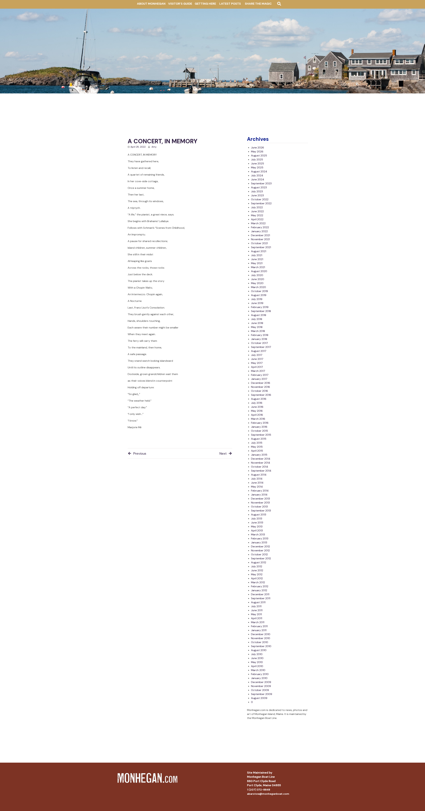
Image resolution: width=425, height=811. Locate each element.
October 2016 (259, 391)
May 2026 (257, 151)
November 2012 (260, 550)
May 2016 (257, 411)
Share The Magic (258, 4)
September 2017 (261, 347)
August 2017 (258, 351)
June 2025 (257, 163)
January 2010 (259, 678)
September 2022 (261, 203)
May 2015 (257, 446)
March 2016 (258, 419)
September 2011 (260, 598)
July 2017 (256, 355)
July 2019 (256, 299)
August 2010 (258, 650)
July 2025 (257, 159)
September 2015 (261, 435)
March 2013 (258, 534)
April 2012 (257, 578)
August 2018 (258, 315)
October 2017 (259, 343)
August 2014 (258, 474)
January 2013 (259, 542)
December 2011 (260, 594)
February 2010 (260, 674)
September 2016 (261, 395)
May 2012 (256, 574)
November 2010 (260, 638)
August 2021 (258, 251)
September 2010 (261, 646)
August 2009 (259, 698)
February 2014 (260, 490)
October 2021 (259, 243)
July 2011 (256, 606)
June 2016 (257, 407)
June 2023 (257, 195)
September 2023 (261, 183)
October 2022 (259, 199)
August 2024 (259, 171)
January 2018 (259, 339)
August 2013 (258, 514)
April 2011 (256, 618)
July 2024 (257, 175)
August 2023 (259, 187)
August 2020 (259, 271)
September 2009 (261, 694)
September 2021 (261, 247)
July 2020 (257, 275)
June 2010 (257, 658)
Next (223, 453)
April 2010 (257, 666)
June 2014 (257, 482)
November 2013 (260, 502)
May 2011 (256, 614)
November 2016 (260, 387)
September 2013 (261, 510)
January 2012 (259, 590)
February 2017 (259, 375)
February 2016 (259, 423)
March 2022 (258, 223)
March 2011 (257, 622)
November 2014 (260, 462)
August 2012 (258, 562)
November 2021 (260, 239)
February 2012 (259, 586)
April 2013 (257, 530)
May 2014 (257, 486)
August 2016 (258, 399)
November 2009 (261, 686)
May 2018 (256, 327)
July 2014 (256, 478)
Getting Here (205, 4)
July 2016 (256, 403)
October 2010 (259, 642)
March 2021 (258, 267)
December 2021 (260, 235)
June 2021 (257, 259)
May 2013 (256, 526)
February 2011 (259, 626)
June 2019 (257, 303)
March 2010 (258, 670)
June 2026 (257, 147)
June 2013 (257, 522)
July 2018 (256, 319)
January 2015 (259, 454)
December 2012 (260, 546)
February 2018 (259, 335)
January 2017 (259, 379)
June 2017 (257, 359)
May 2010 (257, 662)
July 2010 (256, 654)
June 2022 (257, 211)
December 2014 (260, 458)
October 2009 (260, 690)
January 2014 (259, 494)
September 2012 (261, 558)
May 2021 (256, 263)
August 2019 (258, 295)
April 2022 (257, 219)
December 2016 (260, 383)
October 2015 (259, 431)
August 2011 (258, 602)
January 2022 (259, 231)
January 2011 (258, 630)
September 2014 (261, 470)
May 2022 (257, 215)
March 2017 (258, 371)
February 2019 (259, 307)
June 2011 (256, 610)
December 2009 (261, 682)
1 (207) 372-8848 (258, 789)
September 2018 (261, 311)
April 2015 (257, 450)
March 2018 (258, 331)
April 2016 (257, 415)
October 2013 (259, 506)
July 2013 (256, 518)
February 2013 (259, 538)
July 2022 (257, 207)
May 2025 (257, 167)
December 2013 (260, 498)
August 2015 (258, 438)
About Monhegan (151, 4)
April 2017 (257, 367)
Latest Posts (230, 4)
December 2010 (260, 634)
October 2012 (259, 554)
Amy (154, 146)
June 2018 (257, 323)
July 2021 (256, 255)
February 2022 (260, 227)
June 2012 (257, 570)
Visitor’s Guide (180, 4)
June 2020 (257, 279)
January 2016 (259, 427)
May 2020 (257, 283)
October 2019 (259, 291)
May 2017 (257, 363)
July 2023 (257, 191)
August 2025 (259, 155)
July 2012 (256, 566)
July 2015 (256, 442)
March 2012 (258, 582)
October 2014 (259, 466)
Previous (139, 453)
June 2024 (257, 179)
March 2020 (258, 287)
